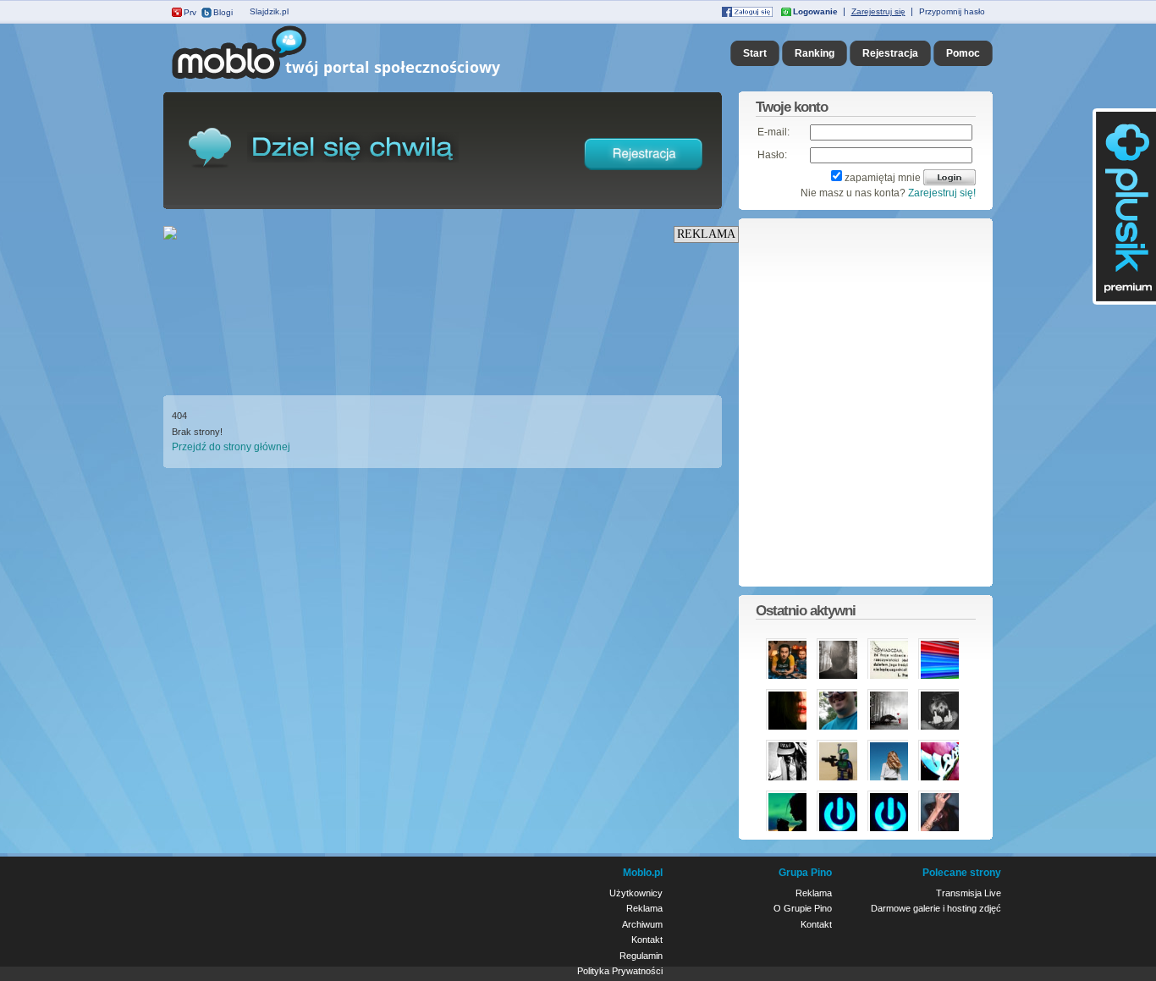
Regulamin (641, 956)
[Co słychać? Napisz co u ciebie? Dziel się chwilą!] (360, 79)
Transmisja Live (968, 893)
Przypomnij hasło (952, 11)
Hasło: (772, 155)
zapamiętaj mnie (882, 178)
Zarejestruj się (878, 11)
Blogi (223, 12)
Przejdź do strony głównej (231, 447)
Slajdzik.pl (269, 11)
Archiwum (642, 924)
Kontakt (647, 939)
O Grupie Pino (802, 908)
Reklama (644, 908)
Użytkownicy (636, 893)
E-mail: (773, 132)
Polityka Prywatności (620, 971)
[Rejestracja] (644, 173)
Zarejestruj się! (942, 193)
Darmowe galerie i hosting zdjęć (936, 908)
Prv (190, 12)
